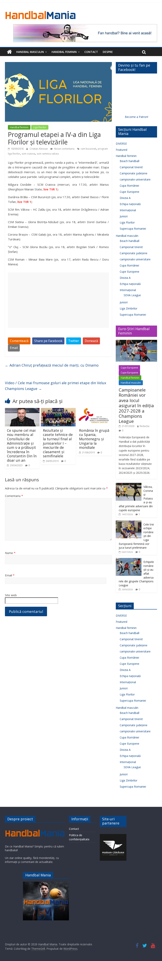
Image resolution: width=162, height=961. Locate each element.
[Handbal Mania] (9, 52)
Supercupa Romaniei (133, 228)
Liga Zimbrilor (128, 308)
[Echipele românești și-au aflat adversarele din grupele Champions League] (128, 560)
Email (14, 348)
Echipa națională (130, 204)
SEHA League (132, 295)
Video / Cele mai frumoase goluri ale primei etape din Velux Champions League (55, 385)
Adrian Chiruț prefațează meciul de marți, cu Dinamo (52, 365)
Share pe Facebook (48, 341)
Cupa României (129, 185)
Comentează (19, 341)
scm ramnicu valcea (48, 153)
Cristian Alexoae (39, 148)
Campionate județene (133, 173)
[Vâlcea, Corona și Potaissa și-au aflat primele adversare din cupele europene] (128, 485)
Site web (11, 595)
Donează (91, 341)
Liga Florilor (39, 127)
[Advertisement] (58, 300)
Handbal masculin (30, 52)
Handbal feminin (64, 52)
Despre (108, 52)
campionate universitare (135, 179)
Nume (10, 553)
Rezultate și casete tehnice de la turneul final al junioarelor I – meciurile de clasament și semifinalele (58, 443)
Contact (91, 52)
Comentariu (14, 496)
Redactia (144, 426)
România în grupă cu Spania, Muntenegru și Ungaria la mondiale (94, 439)
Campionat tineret (131, 167)
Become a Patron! (136, 117)
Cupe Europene (129, 192)
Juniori (124, 216)
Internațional (128, 210)
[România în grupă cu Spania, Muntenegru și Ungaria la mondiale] (94, 410)
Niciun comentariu (64, 148)
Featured (121, 150)
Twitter (73, 341)
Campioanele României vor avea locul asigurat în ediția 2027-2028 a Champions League (136, 405)
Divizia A (125, 198)
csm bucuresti (88, 148)
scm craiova (28, 153)
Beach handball (129, 161)
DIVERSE (121, 143)
